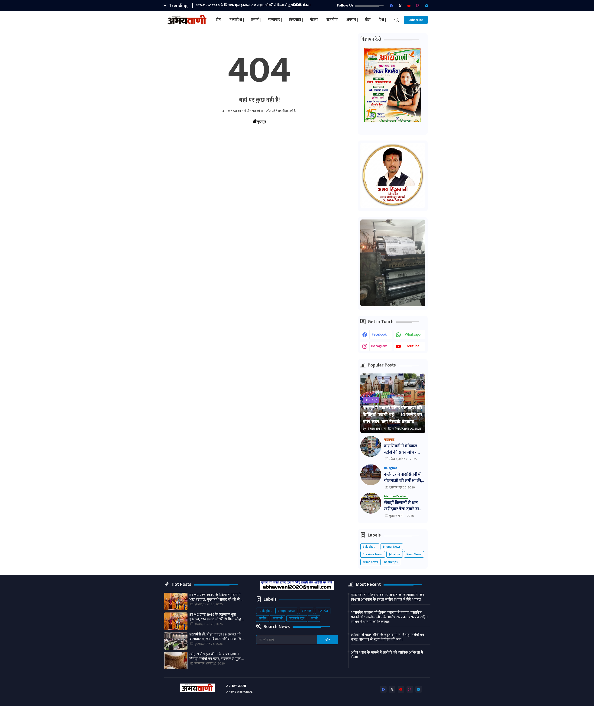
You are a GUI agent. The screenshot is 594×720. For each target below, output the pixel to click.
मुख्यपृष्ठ (261, 121)
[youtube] (409, 5)
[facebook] (391, 5)
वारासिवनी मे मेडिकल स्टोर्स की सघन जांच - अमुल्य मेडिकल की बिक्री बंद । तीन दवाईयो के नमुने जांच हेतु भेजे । (403, 449)
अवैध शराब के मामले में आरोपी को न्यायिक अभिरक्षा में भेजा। (387, 655)
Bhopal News (391, 546)
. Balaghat (265, 610)
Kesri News (414, 554)
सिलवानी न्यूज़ (296, 618)
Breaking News (373, 554)
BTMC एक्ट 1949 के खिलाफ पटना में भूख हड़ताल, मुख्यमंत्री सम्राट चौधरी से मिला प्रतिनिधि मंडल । (215, 597)
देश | (382, 19)
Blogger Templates (203, 713)
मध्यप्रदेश (323, 610)
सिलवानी (278, 618)
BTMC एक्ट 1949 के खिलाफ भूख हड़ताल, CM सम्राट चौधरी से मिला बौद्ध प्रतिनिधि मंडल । (254, 5)
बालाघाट (306, 610)
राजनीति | (332, 19)
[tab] (219, 20)
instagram (379, 346)
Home (334, 712)
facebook (379, 334)
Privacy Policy (391, 712)
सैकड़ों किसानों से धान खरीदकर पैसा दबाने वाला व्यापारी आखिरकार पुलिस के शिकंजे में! (403, 506)
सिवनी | (256, 19)
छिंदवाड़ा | (296, 19)
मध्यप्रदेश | (236, 19)
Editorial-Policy (417, 712)
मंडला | (315, 19)
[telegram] (426, 5)
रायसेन (262, 618)
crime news (370, 562)
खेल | (368, 19)
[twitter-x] (400, 5)
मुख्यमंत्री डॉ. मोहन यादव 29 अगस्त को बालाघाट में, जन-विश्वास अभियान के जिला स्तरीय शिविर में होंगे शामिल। (217, 636)
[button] (396, 20)
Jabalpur (394, 554)
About (348, 712)
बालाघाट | (275, 19)
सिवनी (314, 618)
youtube (412, 346)
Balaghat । (370, 546)
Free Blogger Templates (280, 713)
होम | (219, 19)
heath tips (391, 562)
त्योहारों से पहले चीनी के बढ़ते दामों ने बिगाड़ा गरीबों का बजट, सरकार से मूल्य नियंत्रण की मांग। (215, 656)
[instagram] (418, 5)
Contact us (367, 712)
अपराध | (352, 19)
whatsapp (413, 334)
